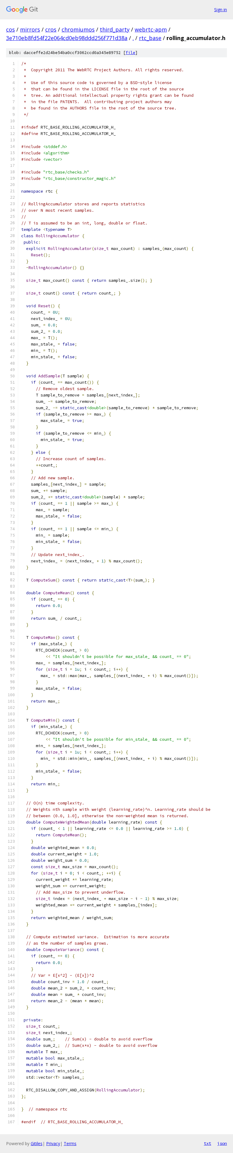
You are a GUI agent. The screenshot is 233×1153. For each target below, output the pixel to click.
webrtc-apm (151, 29)
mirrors (30, 29)
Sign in (220, 9)
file (130, 52)
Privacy (53, 1143)
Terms (70, 1143)
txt (207, 1143)
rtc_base (150, 38)
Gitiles (36, 1143)
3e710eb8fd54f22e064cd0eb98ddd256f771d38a (66, 38)
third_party (115, 29)
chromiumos (78, 29)
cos (10, 29)
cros (50, 29)
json (222, 1143)
